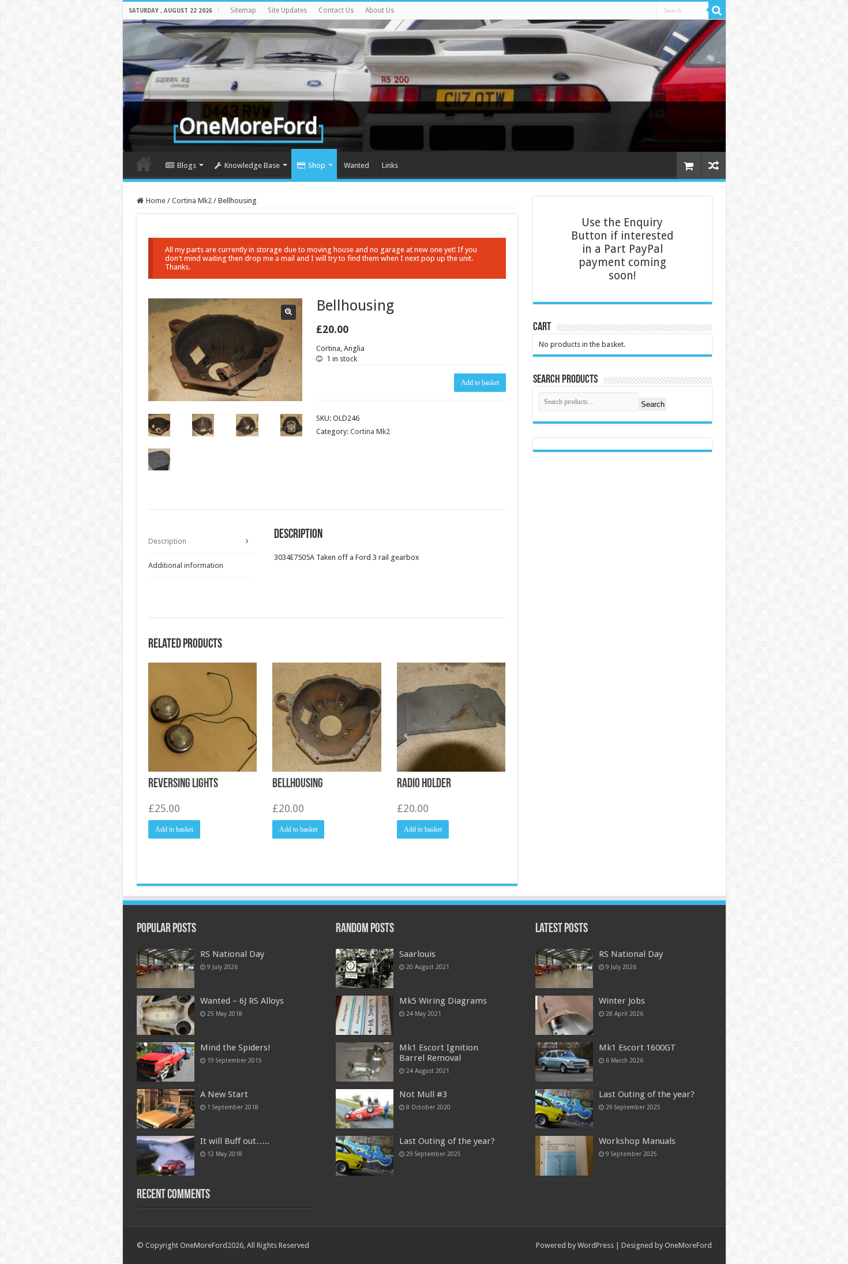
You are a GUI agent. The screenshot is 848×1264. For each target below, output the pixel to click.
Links (390, 165)
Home (144, 164)
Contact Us (336, 10)
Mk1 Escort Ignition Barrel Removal (438, 1052)
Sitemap (243, 10)
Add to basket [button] (174, 829)
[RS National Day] (165, 968)
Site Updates (287, 10)
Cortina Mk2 (192, 200)
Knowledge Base (252, 165)
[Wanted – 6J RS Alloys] (165, 1015)
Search (653, 404)
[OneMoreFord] (424, 86)
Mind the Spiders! (235, 1047)
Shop (316, 165)
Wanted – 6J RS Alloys (242, 1001)
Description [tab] (167, 541)
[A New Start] (165, 1108)
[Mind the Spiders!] (165, 1062)
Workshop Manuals (637, 1141)
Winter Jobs (622, 1001)
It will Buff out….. (234, 1141)
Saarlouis (417, 954)
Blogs (186, 165)
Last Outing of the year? (447, 1141)
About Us (379, 10)
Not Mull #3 (423, 1094)
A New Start (224, 1094)
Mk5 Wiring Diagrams (443, 1001)
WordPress (595, 1245)
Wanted (356, 165)
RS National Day (232, 954)
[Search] (717, 10)
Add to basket (480, 383)
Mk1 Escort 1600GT (637, 1047)
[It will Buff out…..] (165, 1155)
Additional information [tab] (185, 565)
